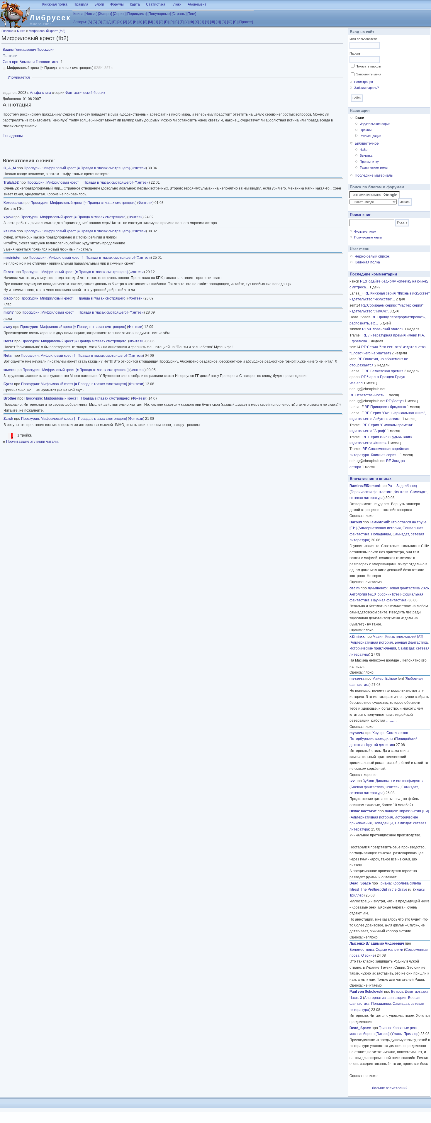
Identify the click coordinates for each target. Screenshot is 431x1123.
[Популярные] (159, 14)
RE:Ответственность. (367, 395)
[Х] (197, 22)
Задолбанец (406, 486)
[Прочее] (245, 22)
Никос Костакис (363, 811)
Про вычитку (369, 161)
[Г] (104, 22)
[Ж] (119, 22)
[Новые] (90, 14)
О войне (368, 955)
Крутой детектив (380, 745)
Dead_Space (360, 883)
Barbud (355, 522)
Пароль (355, 53)
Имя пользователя (363, 39)
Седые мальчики (389, 950)
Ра (391, 486)
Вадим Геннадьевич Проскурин (29, 50)
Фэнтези (139, 168)
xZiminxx (357, 637)
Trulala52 (11, 182)
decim (354, 588)
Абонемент (197, 4)
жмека (9, 370)
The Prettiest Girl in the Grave (384, 889)
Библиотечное (367, 143)
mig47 (9, 312)
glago (8, 298)
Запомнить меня (368, 74)
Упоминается (19, 77)
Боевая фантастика (411, 642)
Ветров (397, 992)
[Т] (182, 22)
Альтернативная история (380, 528)
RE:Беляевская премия (383, 371)
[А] (90, 22)
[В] (100, 22)
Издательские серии (375, 124)
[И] (130, 22)
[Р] (171, 22)
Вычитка (366, 155)
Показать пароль (368, 66)
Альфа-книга (40, 93)
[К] (140, 22)
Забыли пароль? (366, 87)
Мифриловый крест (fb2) (47, 31)
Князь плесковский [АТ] (404, 637)
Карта (135, 4)
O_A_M (10, 168)
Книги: (78, 14)
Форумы (117, 4)
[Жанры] (105, 14)
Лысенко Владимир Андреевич (376, 943)
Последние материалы (374, 175)
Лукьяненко (377, 588)
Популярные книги (368, 237)
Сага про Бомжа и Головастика (30, 62)
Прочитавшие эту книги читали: (32, 441)
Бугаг (8, 384)
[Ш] (212, 22)
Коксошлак (13, 203)
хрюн (8, 217)
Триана (385, 883)
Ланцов (391, 811)
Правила (81, 4)
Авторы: (80, 22)
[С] (176, 22)
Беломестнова (361, 950)
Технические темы (374, 167)
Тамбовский (379, 522)
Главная (7, 31)
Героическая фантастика (372, 492)
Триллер (356, 895)
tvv (352, 781)
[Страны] (179, 14)
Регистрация (363, 82)
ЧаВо (363, 149)
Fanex (9, 272)
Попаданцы (13, 135)
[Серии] (119, 14)
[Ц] (202, 22)
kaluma (10, 231)
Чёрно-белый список (372, 256)
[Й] (135, 22)
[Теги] (191, 14)
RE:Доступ (395, 401)
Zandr (8, 419)
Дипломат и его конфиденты (399, 781)
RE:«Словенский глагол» (382, 329)
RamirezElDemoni (364, 486)
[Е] (114, 22)
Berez (8, 341)
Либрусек (50, 17)
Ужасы (419, 889)
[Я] (235, 22)
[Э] (224, 22)
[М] (150, 22)
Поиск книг (360, 214)
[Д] (109, 22)
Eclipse (391, 678)
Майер (378, 678)
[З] (125, 22)
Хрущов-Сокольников (390, 733)
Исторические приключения (372, 648)
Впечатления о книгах (370, 478)
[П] (166, 22)
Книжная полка (54, 4)
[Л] (145, 22)
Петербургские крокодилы (371, 739)
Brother (10, 398)
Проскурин (33, 168)
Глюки (176, 4)
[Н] (156, 22)
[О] (161, 22)
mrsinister (12, 258)
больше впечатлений (390, 1088)
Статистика (155, 4)
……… (391, 720)
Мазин (378, 637)
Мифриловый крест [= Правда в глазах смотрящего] (86, 168)
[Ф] (191, 22)
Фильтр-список (365, 231)
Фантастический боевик (85, 93)
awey (8, 327)
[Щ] (218, 22)
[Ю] (229, 22)
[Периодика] (136, 14)
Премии (365, 130)
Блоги (99, 4)
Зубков (368, 781)
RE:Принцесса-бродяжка (385, 407)
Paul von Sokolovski (366, 992)
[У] (186, 22)
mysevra (356, 678)
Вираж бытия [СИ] (414, 811)
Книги (21, 31)
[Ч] (207, 22)
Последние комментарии (373, 274)
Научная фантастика (388, 600)
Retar (8, 356)
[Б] (95, 22)
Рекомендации (370, 136)
